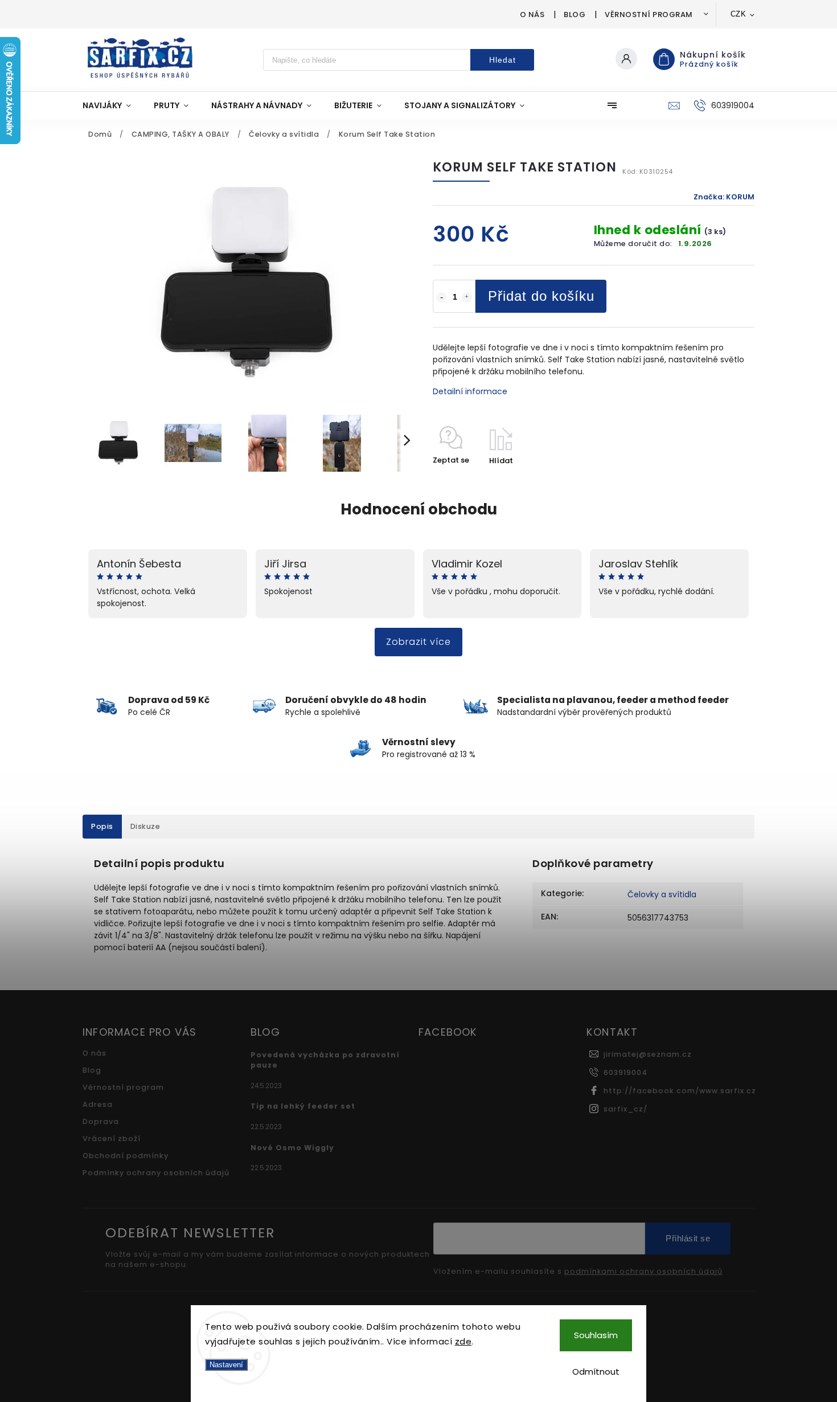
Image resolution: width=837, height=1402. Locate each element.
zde (463, 1341)
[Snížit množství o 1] (441, 297)
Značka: (724, 197)
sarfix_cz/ (625, 1109)
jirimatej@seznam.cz (648, 1054)
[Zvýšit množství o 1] (467, 297)
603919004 (625, 1072)
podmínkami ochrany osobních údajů (643, 1271)
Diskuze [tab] (145, 826)
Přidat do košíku (541, 296)
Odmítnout (595, 1372)
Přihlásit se (688, 1238)
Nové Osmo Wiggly (292, 1147)
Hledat (502, 59)
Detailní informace (470, 391)
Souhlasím (596, 1335)
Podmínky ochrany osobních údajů (156, 1173)
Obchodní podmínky (126, 1155)
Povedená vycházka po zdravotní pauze (325, 1060)
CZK (738, 14)
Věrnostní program (649, 14)
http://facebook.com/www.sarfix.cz (680, 1091)
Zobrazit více (418, 641)
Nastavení (226, 1364)
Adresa (98, 1104)
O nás (532, 14)
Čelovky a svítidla (661, 894)
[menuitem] (112, 105)
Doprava (101, 1121)
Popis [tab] (102, 826)
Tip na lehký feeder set (303, 1106)
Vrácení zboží (112, 1138)
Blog (574, 14)
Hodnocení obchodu (418, 509)
